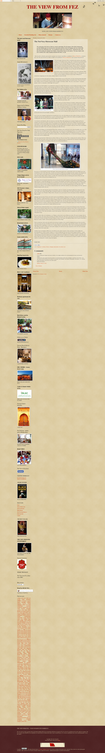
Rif (30, 687)
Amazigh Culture (26, 602)
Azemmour (19, 609)
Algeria (18, 602)
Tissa (21, 702)
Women (22, 708)
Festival (19, 636)
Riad (23, 687)
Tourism (23, 703)
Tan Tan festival (22, 699)
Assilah (18, 608)
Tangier (29, 699)
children (23, 711)
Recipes (50, 35)
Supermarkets (56, 246)
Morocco (48, 246)
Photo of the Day (20, 680)
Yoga (26, 708)
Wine (18, 708)
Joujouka (29, 658)
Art (27, 607)
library (29, 715)
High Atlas (23, 650)
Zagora (29, 708)
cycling (26, 712)
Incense (18, 656)
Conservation (19, 617)
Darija (18, 620)
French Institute (27, 644)
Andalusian (19, 604)
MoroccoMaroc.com (21, 506)
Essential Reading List (30, 35)
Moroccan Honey (28, 670)
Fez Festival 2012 (25, 641)
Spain (18, 695)
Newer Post (36, 271)
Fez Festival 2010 (25, 640)
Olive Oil (24, 677)
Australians (28, 608)
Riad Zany (27, 687)
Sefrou (26, 692)
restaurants (19, 719)
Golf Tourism (28, 646)
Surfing (18, 698)
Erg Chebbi (29, 625)
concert (22, 712)
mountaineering (20, 717)
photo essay (29, 717)
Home (20, 35)
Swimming (29, 698)
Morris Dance (19, 674)
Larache (18, 663)
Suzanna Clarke (23, 698)
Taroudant (19, 700)
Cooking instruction (27, 617)
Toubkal (18, 703)
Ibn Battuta (23, 654)
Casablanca (44, 246)
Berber (29, 609)
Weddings (24, 707)
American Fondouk (26, 603)
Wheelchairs (29, 707)
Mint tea (22, 670)
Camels (29, 612)
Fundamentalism (27, 645)
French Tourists (20, 645)
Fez (28, 639)
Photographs (28, 680)
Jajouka (26, 657)
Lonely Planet (20, 665)
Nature (27, 676)
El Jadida (25, 624)
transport (19, 721)
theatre (29, 720)
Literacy (21, 663)
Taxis (22, 700)
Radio (18, 685)
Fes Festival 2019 (23, 634)
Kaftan (23, 659)
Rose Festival (19, 689)
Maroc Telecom (27, 665)
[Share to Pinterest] (39, 245)
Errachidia (19, 627)
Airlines (19, 600)
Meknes (29, 668)
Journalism (19, 659)
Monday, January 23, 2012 (41, 263)
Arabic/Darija (20, 606)
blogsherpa (39, 246)
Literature (26, 664)
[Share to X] (37, 245)
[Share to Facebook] (38, 245)
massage (29, 716)
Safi (25, 690)
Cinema (18, 616)
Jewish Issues (24, 658)
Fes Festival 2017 (22, 633)
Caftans (21, 612)
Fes (24, 630)
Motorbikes (25, 674)
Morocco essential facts (21, 479)
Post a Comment (39, 265)
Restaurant (28, 686)
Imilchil (29, 654)
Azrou (23, 609)
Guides (24, 648)
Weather (19, 707)
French (22, 644)
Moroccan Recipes (20, 508)
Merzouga (26, 669)
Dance (29, 619)
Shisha (29, 692)
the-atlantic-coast (62, 246)
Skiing (26, 694)
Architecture (19, 607)
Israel (24, 657)
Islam (29, 656)
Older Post (85, 271)
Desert (18, 621)
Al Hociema (24, 600)
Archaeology (28, 606)
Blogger (58, 740)
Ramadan (22, 685)
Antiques (23, 604)
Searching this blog (24, 691)
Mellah (22, 669)
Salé (30, 690)
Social (29, 694)
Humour (18, 654)
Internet (23, 656)
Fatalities (19, 629)
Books (18, 611)
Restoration (19, 687)
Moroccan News (27, 671)
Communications (27, 616)
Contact (18, 515)
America (19, 603)
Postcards (22, 682)
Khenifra (24, 661)
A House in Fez (20, 598)
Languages (29, 662)
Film (22, 643)
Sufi (18, 697)
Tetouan (29, 700)
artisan (21, 710)
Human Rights (27, 653)
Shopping (51, 246)
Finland (26, 643)
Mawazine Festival (27, 666)
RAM (26, 684)
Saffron (23, 690)
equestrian (19, 715)
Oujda (24, 678)
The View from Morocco (22, 512)
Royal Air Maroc (27, 689)
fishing (22, 715)
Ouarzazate (19, 678)
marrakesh (19, 716)
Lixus (30, 663)
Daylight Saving (23, 620)
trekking (22, 721)
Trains (18, 704)
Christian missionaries (27, 615)
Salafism (27, 690)
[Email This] (34, 245)
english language (27, 713)
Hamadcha (29, 648)
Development (23, 621)
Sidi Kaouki (23, 694)
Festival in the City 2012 (23, 639)
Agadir (23, 599)
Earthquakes (19, 623)
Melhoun (18, 669)
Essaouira (24, 627)
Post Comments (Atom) (42, 274)
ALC (25, 598)
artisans (24, 710)
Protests (22, 684)
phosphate (24, 717)
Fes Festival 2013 (22, 631)
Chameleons (28, 614)
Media (18, 668)
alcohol (18, 710)
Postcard (18, 682)
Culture (25, 619)
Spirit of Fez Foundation (24, 695)
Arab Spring (28, 604)
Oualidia (29, 677)
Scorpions (19, 691)
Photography (20, 681)
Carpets (18, 614)
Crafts (18, 619)
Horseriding (19, 653)
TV (18, 699)
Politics (29, 681)
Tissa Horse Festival (27, 702)
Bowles (21, 611)
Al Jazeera (29, 600)
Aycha (38, 253)
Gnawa (25, 647)
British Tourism (26, 611)
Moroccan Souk (20, 513)
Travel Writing (23, 704)
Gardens (18, 647)
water (25, 721)
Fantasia (25, 628)
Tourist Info (28, 703)
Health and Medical (26, 649)
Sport (29, 695)
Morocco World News (77, 56)
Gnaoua (21, 647)
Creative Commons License (44, 749)
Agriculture (28, 599)
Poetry (25, 681)
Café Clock (25, 612)
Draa (30, 621)
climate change (28, 711)
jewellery (25, 715)
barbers (27, 710)
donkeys (29, 712)
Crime (22, 619)
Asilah (29, 607)
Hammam (19, 649)
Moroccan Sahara (20, 673)
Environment (23, 625)
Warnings (29, 706)
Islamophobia (19, 657)
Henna (18, 650)
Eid (26, 623)
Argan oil (24, 607)
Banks (26, 609)
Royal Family (19, 690)
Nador (25, 676)
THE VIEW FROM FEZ (52, 6)
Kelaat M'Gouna (28, 659)
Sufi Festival (22, 697)
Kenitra (18, 661)
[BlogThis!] (36, 245)
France (18, 644)
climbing (18, 712)
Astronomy (23, 608)
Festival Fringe (24, 636)
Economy (24, 623)
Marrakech (19, 666)
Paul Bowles (28, 678)
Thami (18, 702)
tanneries (25, 720)
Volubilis (23, 706)
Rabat (29, 684)
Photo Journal (42, 35)
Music (22, 676)
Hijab (24, 652)
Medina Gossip (23, 668)
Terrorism (25, 700)
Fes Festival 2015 (22, 632)
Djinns (27, 621)
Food (29, 643)
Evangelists (22, 628)
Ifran (26, 654)
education (19, 713)
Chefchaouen (19, 615)
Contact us (58, 35)
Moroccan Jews (20, 671)
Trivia (27, 704)
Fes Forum (28, 635)
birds (21, 711)
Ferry (22, 629)
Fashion (29, 628)
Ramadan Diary (27, 685)
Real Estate (19, 686)
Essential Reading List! (21, 477)
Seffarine (23, 692)
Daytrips (29, 620)
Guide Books (20, 648)
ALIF (27, 598)
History (29, 652)
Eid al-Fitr (21, 624)
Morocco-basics (28, 673)
